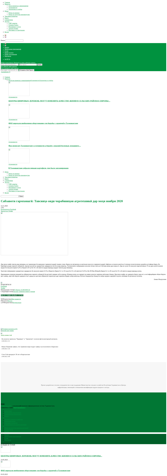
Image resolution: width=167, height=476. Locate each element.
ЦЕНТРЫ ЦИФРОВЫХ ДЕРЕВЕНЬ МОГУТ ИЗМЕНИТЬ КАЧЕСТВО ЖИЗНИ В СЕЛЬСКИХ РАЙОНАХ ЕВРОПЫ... (51, 456)
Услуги (7, 21)
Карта (7, 18)
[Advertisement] (23, 258)
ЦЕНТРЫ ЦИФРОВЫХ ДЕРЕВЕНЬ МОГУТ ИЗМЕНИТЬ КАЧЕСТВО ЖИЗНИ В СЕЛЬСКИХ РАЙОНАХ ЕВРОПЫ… (59, 101)
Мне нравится (16, 299)
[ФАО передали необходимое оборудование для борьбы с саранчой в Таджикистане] (19, 118)
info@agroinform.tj (19, 407)
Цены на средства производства (19, 14)
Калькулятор (9, 430)
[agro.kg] (1, 333)
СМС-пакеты (13, 23)
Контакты (8, 56)
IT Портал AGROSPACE (22, 290)
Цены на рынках (14, 13)
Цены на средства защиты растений (16, 428)
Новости (7, 4)
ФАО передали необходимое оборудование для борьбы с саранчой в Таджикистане (43, 123)
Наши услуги (9, 52)
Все (10, 80)
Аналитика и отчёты (15, 9)
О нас (6, 51)
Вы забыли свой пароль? (9, 66)
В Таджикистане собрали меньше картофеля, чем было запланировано (39, 168)
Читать (10, 301)
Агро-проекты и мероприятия (18, 6)
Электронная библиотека (13, 414)
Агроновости (13, 7)
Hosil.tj (7, 47)
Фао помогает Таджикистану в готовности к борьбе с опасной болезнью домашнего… (45, 146)
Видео (7, 32)
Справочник (9, 20)
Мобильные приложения (13, 49)
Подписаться (17, 302)
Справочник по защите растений (15, 424)
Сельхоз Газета (13, 25)
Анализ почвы (13, 28)
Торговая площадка (11, 16)
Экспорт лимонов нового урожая (24, 291)
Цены (6, 11)
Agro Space (8, 411)
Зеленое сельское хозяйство (14, 419)
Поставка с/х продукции (17, 30)
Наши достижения (11, 54)
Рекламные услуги (15, 27)
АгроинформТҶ (6, 406)
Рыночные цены (10, 421)
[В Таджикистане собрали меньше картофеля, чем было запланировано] (19, 162)
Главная (7, 2)
